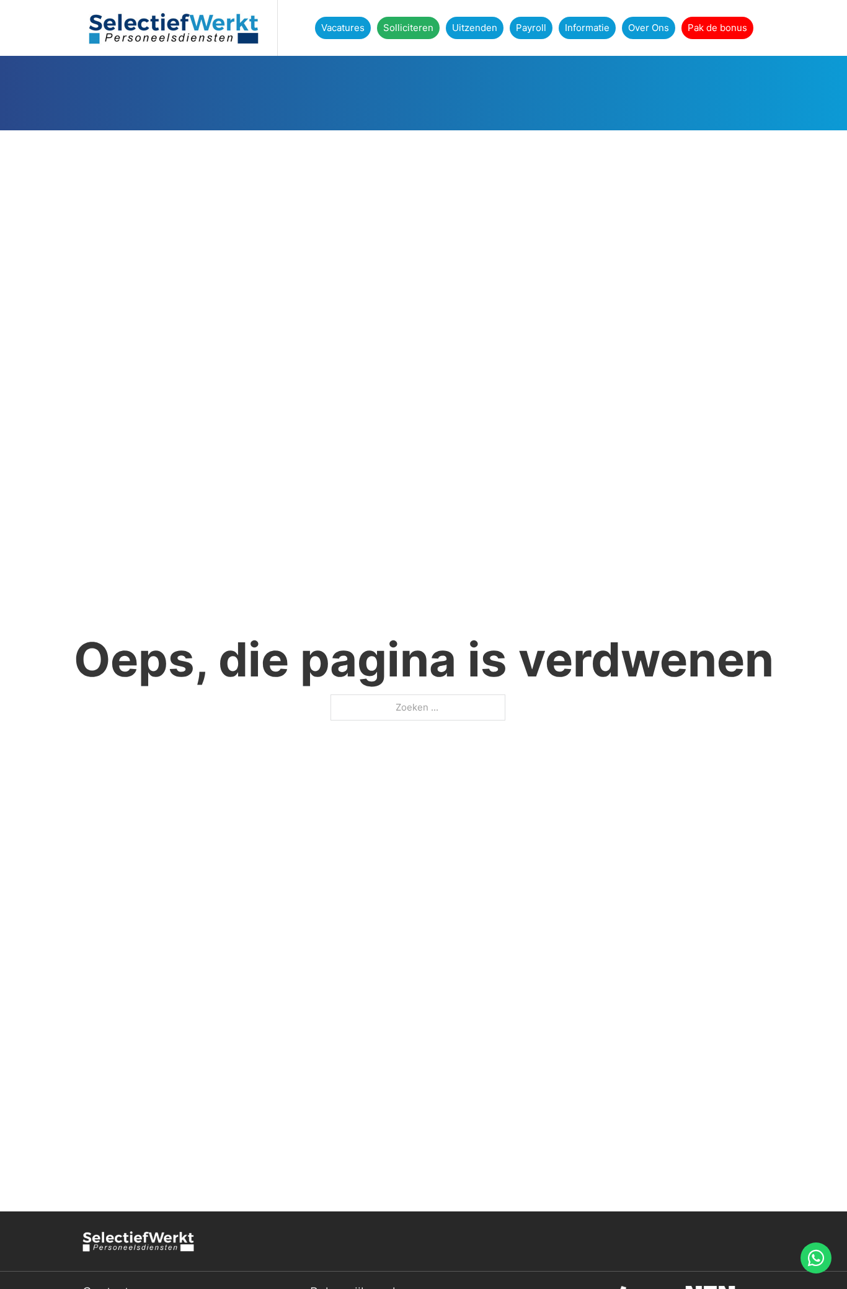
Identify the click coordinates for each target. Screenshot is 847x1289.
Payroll (531, 28)
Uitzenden (474, 28)
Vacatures (343, 28)
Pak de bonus (717, 28)
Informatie (587, 28)
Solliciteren (408, 28)
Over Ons (648, 28)
